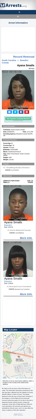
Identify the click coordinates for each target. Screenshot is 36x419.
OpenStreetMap (23, 378)
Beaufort (8, 225)
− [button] (5, 338)
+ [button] (5, 335)
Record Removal (23, 56)
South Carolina (9, 60)
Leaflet (16, 378)
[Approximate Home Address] (18, 356)
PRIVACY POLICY (18, 414)
